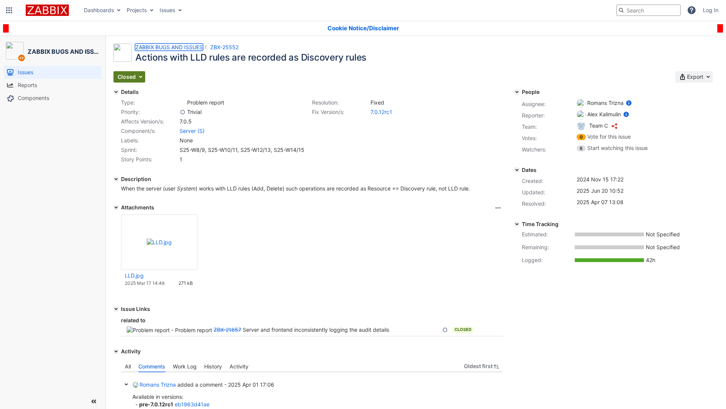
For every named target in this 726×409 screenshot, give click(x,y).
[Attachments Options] (498, 207)
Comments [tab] (151, 366)
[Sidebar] (94, 401)
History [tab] (213, 366)
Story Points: (136, 159)
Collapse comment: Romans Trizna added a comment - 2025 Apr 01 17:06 (126, 384)
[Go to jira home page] (47, 10)
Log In (710, 10)
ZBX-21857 (227, 329)
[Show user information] (629, 103)
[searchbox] (648, 10)
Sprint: (129, 150)
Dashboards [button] (99, 10)
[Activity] (116, 351)
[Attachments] (116, 207)
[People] (517, 92)
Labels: (130, 140)
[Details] (116, 92)
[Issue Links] (116, 309)
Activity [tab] (239, 366)
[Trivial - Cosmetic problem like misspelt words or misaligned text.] (183, 112)
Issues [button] (167, 10)
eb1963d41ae (192, 404)
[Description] (116, 179)
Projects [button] (137, 10)
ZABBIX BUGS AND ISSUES (169, 47)
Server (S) (192, 131)
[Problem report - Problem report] (183, 103)
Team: (529, 126)
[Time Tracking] (517, 224)
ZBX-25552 (224, 47)
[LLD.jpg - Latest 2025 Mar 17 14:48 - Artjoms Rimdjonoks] (159, 242)
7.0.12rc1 (381, 112)
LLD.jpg (134, 275)
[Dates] (517, 170)
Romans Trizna (158, 384)
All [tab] (128, 366)
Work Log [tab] (185, 366)
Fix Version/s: (328, 112)
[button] (9, 10)
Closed (463, 329)
